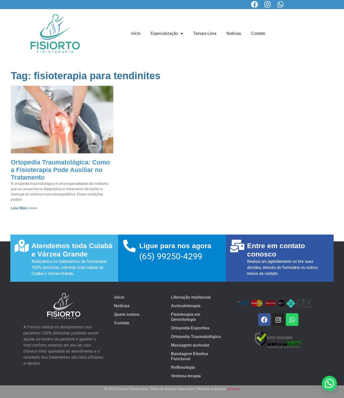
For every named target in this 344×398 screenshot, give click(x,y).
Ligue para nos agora (175, 246)
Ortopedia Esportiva (190, 328)
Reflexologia (183, 367)
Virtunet (233, 389)
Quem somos (127, 314)
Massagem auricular (190, 345)
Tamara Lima (204, 33)
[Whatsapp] (280, 4)
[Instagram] (267, 4)
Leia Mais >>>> (24, 208)
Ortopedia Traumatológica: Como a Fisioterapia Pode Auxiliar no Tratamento (60, 170)
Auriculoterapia (185, 306)
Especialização (164, 33)
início (136, 33)
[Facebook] (254, 4)
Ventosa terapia (186, 376)
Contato (258, 33)
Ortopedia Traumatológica (196, 336)
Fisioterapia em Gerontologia (185, 317)
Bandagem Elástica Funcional (189, 356)
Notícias (233, 33)
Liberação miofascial (191, 297)
